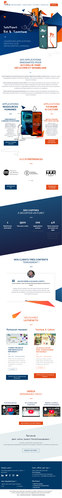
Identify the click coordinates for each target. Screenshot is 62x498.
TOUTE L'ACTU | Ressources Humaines (17, 377)
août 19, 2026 (39, 356)
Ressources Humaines (20, 356)
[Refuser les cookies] (60, 493)
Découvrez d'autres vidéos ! (31, 423)
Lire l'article (12, 369)
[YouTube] (17, 475)
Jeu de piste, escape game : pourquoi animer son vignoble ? (44, 350)
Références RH (11, 187)
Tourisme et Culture (47, 356)
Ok (18, 494)
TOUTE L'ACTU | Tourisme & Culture (45, 375)
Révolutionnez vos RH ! (11, 143)
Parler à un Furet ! (31, 450)
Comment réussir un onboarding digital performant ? (15, 349)
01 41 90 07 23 (35, 476)
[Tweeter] (6, 475)
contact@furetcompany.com (48, 476)
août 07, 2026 (11, 356)
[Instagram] (13, 475)
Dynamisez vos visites (52, 141)
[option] (31, 36)
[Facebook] (10, 475)
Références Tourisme (52, 187)
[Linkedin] (2, 475)
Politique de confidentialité (41, 485)
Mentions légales (38, 483)
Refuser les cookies (25, 494)
